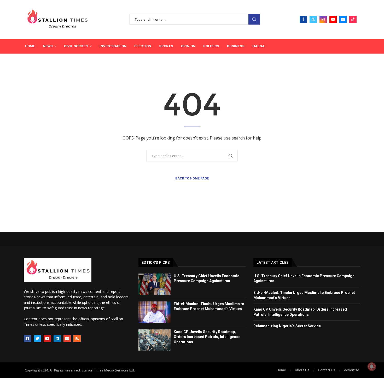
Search (254, 19)
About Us (302, 370)
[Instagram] (323, 19)
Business (236, 46)
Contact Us (326, 370)
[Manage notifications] (372, 366)
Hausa (258, 46)
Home (30, 46)
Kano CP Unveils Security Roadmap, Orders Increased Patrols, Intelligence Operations (207, 337)
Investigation (113, 46)
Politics (211, 46)
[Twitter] (313, 19)
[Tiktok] (353, 19)
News (48, 46)
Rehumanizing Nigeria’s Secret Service (287, 326)
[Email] (343, 19)
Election (142, 46)
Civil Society (76, 46)
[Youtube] (333, 19)
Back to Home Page (192, 178)
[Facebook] (303, 19)
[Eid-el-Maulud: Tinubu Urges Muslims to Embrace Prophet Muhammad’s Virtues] (154, 312)
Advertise (351, 370)
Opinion (188, 46)
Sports (166, 46)
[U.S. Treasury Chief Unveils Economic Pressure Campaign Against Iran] (154, 284)
